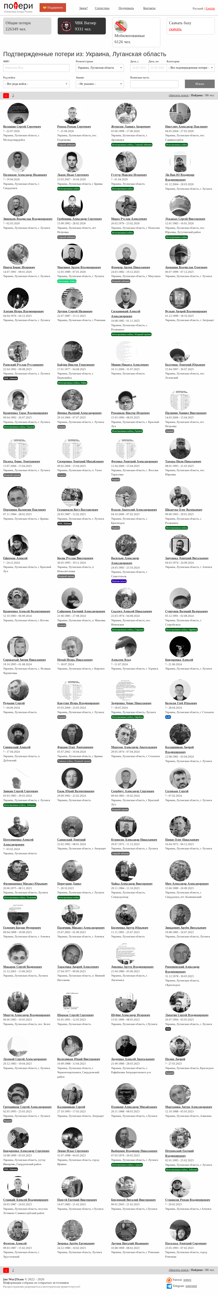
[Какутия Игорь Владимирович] (72, 690)
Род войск (9, 77)
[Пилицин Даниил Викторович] (180, 400)
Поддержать (126, 8)
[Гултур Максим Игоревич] (126, 161)
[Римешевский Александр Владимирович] (180, 953)
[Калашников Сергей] (72, 1094)
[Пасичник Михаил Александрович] (72, 914)
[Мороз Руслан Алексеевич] (126, 205)
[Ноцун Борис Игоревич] (18, 254)
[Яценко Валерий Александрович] (72, 400)
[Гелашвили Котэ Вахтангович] (72, 496)
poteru (187, 1280)
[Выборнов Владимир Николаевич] (126, 1138)
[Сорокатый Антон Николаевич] (18, 646)
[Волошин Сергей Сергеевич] (18, 113)
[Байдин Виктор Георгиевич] (72, 351)
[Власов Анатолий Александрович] (126, 496)
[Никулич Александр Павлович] (180, 113)
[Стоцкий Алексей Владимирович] (18, 1186)
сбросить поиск (179, 95)
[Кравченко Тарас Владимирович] (18, 400)
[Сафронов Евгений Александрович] (72, 598)
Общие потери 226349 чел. (18, 26)
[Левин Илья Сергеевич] (72, 1138)
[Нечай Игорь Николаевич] (72, 646)
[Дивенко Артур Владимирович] (126, 953)
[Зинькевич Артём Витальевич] (180, 914)
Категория (173, 61)
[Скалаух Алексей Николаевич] (126, 598)
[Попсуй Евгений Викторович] (72, 1186)
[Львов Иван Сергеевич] (72, 161)
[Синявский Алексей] (18, 734)
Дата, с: (134, 61)
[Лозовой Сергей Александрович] (18, 1046)
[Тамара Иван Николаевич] (180, 448)
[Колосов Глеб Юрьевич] (180, 690)
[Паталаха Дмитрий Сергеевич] (180, 1230)
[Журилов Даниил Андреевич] (126, 113)
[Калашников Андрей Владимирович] (180, 734)
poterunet (191, 1286)
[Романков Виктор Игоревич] (126, 400)
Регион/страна (84, 61)
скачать (175, 29)
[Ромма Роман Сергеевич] (72, 113)
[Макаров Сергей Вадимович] (18, 953)
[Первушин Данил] (72, 870)
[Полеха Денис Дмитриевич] (18, 448)
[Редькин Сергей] (18, 690)
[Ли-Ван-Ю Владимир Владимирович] (180, 161)
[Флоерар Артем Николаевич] (126, 254)
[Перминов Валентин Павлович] (18, 496)
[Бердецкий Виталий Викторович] (126, 1186)
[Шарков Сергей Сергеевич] (72, 1002)
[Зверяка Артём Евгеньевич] (72, 1230)
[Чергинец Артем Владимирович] (72, 254)
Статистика (102, 8)
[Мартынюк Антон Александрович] (180, 1094)
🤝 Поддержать (53, 7)
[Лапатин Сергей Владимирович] (180, 1002)
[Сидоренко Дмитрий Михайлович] (72, 448)
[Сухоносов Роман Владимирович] (180, 1186)
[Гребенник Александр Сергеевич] (72, 205)
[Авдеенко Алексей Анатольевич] (126, 1046)
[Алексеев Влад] (126, 646)
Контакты (149, 8)
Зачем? (83, 8)
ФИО (6, 61)
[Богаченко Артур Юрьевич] (126, 914)
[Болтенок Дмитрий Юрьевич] (180, 351)
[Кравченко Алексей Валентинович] (18, 598)
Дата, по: (154, 61)
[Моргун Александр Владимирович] (18, 1002)
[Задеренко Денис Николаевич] (126, 690)
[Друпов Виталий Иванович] (126, 1230)
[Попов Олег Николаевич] (180, 826)
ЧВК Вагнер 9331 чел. (85, 26)
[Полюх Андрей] (180, 1046)
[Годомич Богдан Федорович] (18, 914)
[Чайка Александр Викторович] (126, 870)
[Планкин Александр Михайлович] (126, 1094)
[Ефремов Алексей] (18, 545)
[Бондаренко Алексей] (180, 646)
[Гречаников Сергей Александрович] (18, 1094)
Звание (80, 77)
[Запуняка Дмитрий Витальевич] (180, 545)
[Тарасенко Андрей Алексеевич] (72, 953)
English (210, 8)
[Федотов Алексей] (18, 1230)
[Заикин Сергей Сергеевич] (18, 778)
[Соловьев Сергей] (180, 778)
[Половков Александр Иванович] (18, 161)
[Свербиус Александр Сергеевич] (126, 778)
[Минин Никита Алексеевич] (126, 351)
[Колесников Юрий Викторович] (72, 1046)
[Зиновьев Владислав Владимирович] (18, 205)
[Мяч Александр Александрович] (180, 870)
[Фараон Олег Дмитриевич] (72, 734)
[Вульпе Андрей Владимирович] (180, 298)
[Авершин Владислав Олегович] (180, 254)
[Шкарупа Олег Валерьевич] (180, 496)
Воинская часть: (140, 77)
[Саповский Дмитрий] (72, 826)
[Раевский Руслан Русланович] (18, 351)
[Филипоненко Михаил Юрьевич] (18, 870)
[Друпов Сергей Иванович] (72, 298)
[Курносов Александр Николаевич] (126, 826)
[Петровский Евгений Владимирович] (180, 1138)
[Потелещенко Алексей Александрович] (18, 826)
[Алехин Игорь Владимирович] (18, 298)
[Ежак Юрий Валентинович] (72, 778)
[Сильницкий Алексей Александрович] (126, 298)
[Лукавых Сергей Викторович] (180, 205)
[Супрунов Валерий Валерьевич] (180, 598)
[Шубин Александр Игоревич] (126, 1002)
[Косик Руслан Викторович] (72, 545)
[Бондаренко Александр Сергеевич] (18, 1138)
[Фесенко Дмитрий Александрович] (126, 448)
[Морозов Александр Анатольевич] (126, 734)
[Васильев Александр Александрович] (126, 545)
